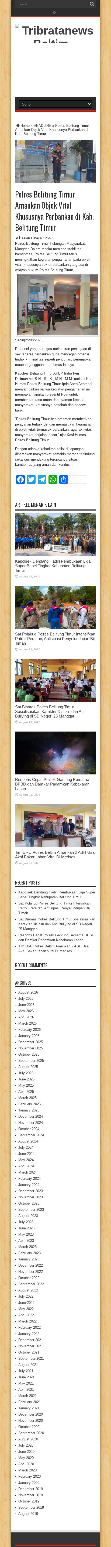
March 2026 (27, 1023)
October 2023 (28, 1203)
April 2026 (26, 1017)
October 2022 (28, 1278)
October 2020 (28, 1427)
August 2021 (28, 1365)
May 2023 (26, 1234)
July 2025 (25, 1073)
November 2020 (30, 1421)
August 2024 (28, 1141)
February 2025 (29, 1104)
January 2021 (28, 1408)
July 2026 (25, 999)
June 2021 (26, 1377)
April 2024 (26, 1166)
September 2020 (31, 1433)
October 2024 (28, 1129)
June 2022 (26, 1303)
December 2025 (30, 1042)
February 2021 (29, 1402)
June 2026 (26, 1005)
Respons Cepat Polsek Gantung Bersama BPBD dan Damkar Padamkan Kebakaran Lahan (52, 784)
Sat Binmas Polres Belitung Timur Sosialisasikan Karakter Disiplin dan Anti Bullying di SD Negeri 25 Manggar (50, 711)
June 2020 (26, 1452)
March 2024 (27, 1172)
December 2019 (30, 1489)
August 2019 (28, 1514)
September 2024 (31, 1135)
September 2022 (31, 1284)
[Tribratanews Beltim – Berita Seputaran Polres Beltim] (55, 83)
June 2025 (26, 1079)
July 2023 (25, 1222)
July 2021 (25, 1371)
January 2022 (28, 1334)
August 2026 (28, 992)
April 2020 (26, 1464)
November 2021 (30, 1346)
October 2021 (28, 1352)
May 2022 (26, 1309)
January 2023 (28, 1259)
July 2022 (25, 1296)
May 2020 (26, 1458)
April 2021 (26, 1390)
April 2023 (26, 1241)
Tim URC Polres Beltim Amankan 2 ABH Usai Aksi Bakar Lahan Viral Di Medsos (55, 854)
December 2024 (30, 1116)
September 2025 (31, 1061)
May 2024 (26, 1160)
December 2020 (30, 1414)
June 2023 (26, 1228)
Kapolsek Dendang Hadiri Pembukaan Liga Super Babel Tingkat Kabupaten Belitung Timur (53, 566)
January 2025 (28, 1110)
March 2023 (27, 1247)
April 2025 (26, 1092)
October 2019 (28, 1501)
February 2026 (29, 1030)
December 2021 (30, 1340)
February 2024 (29, 1179)
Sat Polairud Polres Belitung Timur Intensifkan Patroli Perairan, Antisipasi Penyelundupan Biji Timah (55, 638)
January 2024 (28, 1185)
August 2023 (28, 1216)
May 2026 (26, 1011)
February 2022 (29, 1327)
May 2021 (26, 1383)
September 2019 (31, 1507)
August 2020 (28, 1439)
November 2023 (30, 1197)
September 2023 (31, 1210)
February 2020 (29, 1476)
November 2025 (30, 1048)
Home (25, 126)
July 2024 (25, 1147)
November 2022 (30, 1272)
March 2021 (27, 1396)
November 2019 (30, 1495)
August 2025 (28, 1067)
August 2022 (28, 1290)
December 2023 (30, 1191)
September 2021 (31, 1358)
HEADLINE (42, 126)
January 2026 (28, 1036)
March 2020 (27, 1470)
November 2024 (30, 1123)
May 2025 (26, 1085)
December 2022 (30, 1265)
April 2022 (26, 1315)
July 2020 (25, 1445)
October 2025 (28, 1054)
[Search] (92, 4)
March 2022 (27, 1321)
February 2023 (29, 1253)
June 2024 (26, 1154)
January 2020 (28, 1483)
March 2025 (27, 1098)
